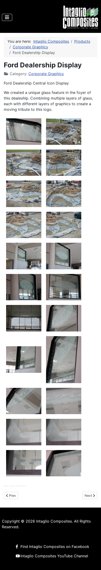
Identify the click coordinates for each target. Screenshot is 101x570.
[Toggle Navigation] (7, 17)
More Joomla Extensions (15, 486)
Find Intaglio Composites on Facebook (54, 546)
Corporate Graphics (46, 73)
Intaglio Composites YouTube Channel (54, 556)
